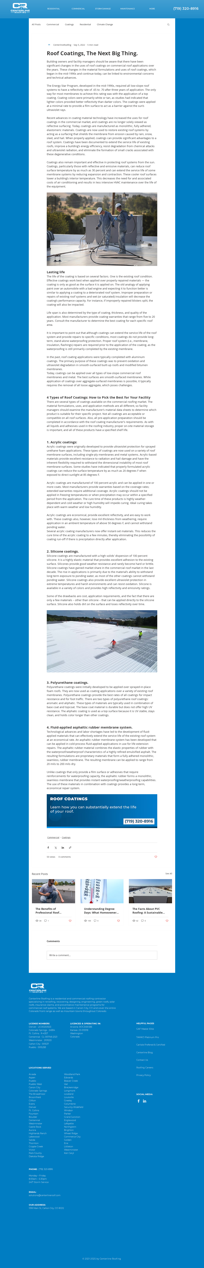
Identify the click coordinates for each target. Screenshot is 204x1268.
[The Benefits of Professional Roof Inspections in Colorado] (53, 891)
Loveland (68, 1094)
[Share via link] (70, 847)
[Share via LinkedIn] (62, 847)
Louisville (69, 1097)
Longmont (69, 1090)
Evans (32, 1104)
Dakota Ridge (36, 1156)
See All (168, 873)
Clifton (32, 1100)
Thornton (34, 1143)
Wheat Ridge (71, 1133)
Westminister (71, 1149)
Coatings (69, 24)
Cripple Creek (36, 1146)
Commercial (53, 24)
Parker (67, 1113)
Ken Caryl (69, 1153)
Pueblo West (35, 1084)
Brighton (69, 1130)
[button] (152, 8)
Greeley (68, 1100)
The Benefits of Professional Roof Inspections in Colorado (51, 910)
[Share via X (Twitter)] (55, 847)
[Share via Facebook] (48, 847)
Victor (32, 1149)
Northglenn (70, 1126)
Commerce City (72, 1136)
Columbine (70, 1104)
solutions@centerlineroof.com (44, 1195)
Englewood (70, 1120)
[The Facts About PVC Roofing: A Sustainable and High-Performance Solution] (150, 891)
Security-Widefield (73, 1107)
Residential (85, 24)
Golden (68, 1140)
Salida (32, 1140)
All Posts (36, 24)
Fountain (33, 1113)
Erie (66, 1143)
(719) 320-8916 (46, 1169)
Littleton (68, 1146)
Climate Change (105, 24)
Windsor (68, 1110)
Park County (35, 1153)
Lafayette (69, 1123)
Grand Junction (72, 1117)
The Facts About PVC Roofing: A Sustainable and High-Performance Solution (147, 910)
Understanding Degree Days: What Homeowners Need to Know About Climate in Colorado (101, 910)
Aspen (32, 1077)
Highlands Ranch (38, 1133)
